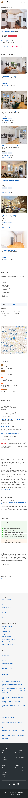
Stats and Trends (5, 770)
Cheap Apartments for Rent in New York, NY (11, 717)
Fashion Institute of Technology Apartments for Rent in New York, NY (13, 691)
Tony (6, 42)
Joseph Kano (6, 155)
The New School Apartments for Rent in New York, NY (13, 694)
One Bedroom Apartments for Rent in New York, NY (13, 730)
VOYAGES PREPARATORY (6, 426)
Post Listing (19, 2)
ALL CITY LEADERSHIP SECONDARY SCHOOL (10, 419)
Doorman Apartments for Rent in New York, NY (12, 720)
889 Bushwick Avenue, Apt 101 (10, 111)
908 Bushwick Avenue (8, 31)
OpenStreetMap (24, 353)
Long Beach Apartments (7, 604)
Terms (3, 755)
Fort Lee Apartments (6, 615)
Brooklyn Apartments (6, 628)
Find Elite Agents (18, 750)
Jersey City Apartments (7, 607)
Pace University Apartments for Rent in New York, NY (13, 688)
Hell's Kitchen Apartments (7, 668)
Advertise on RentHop (20, 767)
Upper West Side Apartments (8, 660)
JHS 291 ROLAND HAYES (6, 412)
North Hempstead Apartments (8, 639)
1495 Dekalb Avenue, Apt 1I (9, 76)
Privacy (3, 757)
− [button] (3, 330)
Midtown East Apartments (7, 663)
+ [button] (3, 327)
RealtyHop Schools (5, 443)
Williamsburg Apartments (7, 671)
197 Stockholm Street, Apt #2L (10, 215)
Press (3, 752)
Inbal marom (6, 120)
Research (4, 767)
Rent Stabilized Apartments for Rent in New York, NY (13, 735)
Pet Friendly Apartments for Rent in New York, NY (12, 733)
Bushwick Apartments (5, 489)
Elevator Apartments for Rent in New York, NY (12, 722)
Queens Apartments (6, 631)
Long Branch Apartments (7, 617)
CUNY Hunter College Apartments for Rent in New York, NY (12, 702)
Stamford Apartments (7, 612)
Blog (16, 755)
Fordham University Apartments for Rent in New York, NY (13, 684)
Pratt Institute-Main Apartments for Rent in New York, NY (13, 698)
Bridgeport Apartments (7, 610)
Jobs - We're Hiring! (19, 770)
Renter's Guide (18, 752)
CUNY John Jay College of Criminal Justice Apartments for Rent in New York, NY (13, 706)
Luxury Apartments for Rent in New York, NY (11, 725)
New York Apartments (7, 599)
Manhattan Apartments (7, 626)
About (3, 750)
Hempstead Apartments (7, 634)
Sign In (25, 2)
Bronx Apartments (6, 641)
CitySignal (4, 776)
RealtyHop (4, 759)
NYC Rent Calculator (19, 757)
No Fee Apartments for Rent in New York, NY (11, 727)
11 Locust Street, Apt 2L (8, 250)
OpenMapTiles (17, 353)
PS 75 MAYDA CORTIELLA (6, 404)
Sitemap (4, 774)
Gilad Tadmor (6, 85)
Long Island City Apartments (8, 666)
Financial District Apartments (8, 653)
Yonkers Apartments (6, 602)
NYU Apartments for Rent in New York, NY (11, 681)
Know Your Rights (12, 304)
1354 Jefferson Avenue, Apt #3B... (11, 180)
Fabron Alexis (6, 190)
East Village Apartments (7, 655)
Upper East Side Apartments (8, 658)
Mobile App (4, 772)
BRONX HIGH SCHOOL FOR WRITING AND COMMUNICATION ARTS (10, 434)
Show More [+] (5, 674)
